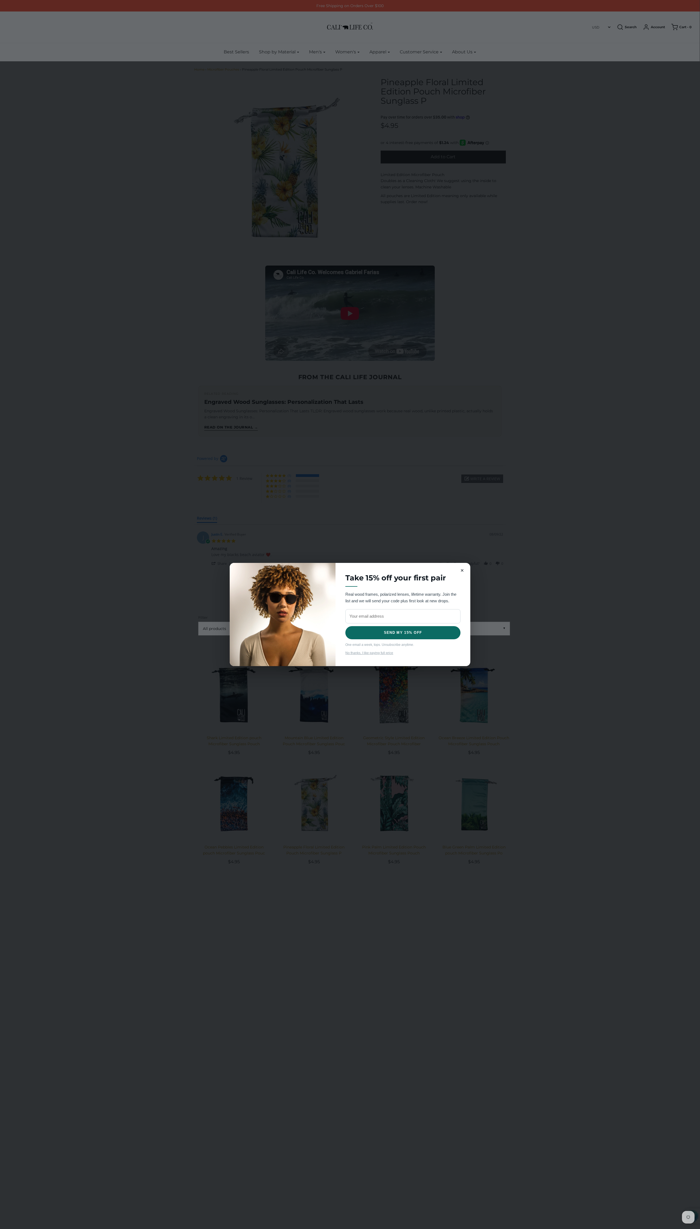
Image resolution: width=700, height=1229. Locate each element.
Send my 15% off (403, 633)
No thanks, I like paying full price (369, 653)
